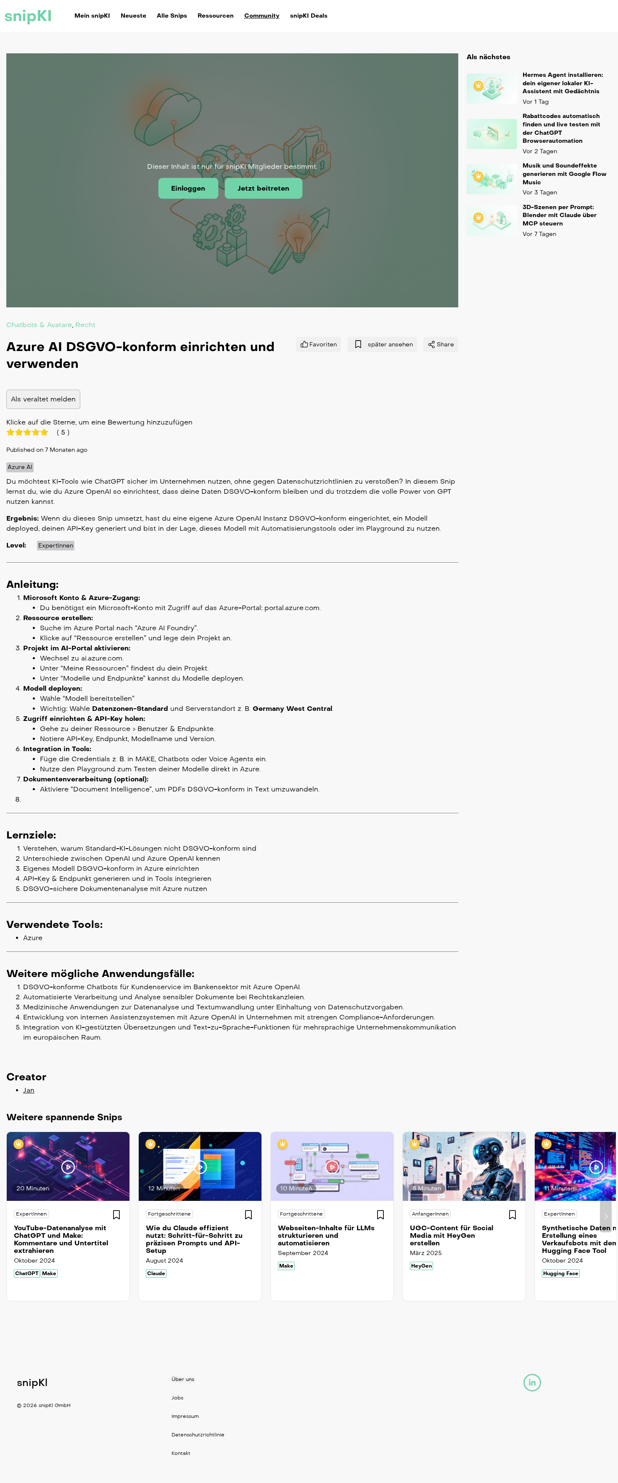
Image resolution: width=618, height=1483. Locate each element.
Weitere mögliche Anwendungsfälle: (100, 974)
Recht (85, 324)
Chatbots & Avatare (39, 324)
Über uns (183, 1379)
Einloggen (188, 188)
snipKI (28, 16)
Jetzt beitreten (263, 188)
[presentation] (12, 1216)
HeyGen (421, 1266)
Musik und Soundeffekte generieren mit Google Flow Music (565, 174)
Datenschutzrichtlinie (198, 1435)
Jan (28, 1090)
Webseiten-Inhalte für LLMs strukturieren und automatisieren (326, 1235)
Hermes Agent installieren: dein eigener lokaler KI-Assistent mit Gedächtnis (563, 83)
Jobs (177, 1398)
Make (49, 1273)
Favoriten (323, 344)
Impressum (185, 1416)
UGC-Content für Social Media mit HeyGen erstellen (451, 1235)
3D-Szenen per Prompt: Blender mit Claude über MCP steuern (560, 215)
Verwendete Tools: (54, 925)
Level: (16, 545)
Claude (156, 1273)
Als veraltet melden (43, 399)
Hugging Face (560, 1273)
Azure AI (20, 467)
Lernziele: (31, 835)
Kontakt (181, 1453)
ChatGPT (27, 1273)
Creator (26, 1077)
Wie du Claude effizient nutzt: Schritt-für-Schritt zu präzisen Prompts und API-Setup (194, 1239)
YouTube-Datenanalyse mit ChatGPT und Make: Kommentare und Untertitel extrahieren (61, 1239)
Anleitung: (32, 584)
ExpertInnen (55, 545)
